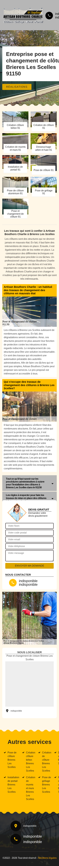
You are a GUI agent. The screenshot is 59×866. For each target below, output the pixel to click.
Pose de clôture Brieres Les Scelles (12, 759)
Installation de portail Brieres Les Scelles (13, 784)
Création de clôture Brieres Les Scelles (46, 761)
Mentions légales (47, 858)
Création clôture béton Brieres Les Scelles (30, 761)
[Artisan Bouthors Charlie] (23, 15)
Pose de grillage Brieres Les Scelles (46, 784)
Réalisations (17, 87)
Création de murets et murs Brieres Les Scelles (30, 788)
